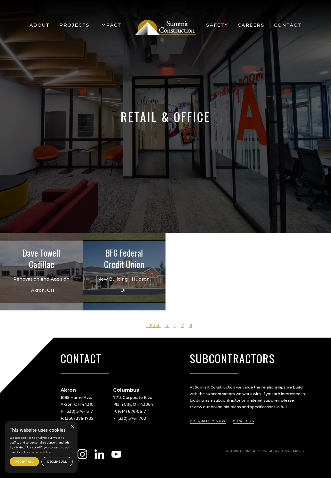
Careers (251, 25)
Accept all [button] (24, 462)
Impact (110, 25)
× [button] (72, 426)
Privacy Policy (41, 452)
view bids (243, 421)
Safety (217, 25)
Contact (287, 25)
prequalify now (208, 421)
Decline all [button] (57, 462)
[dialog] (41, 447)
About (40, 25)
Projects (74, 25)
